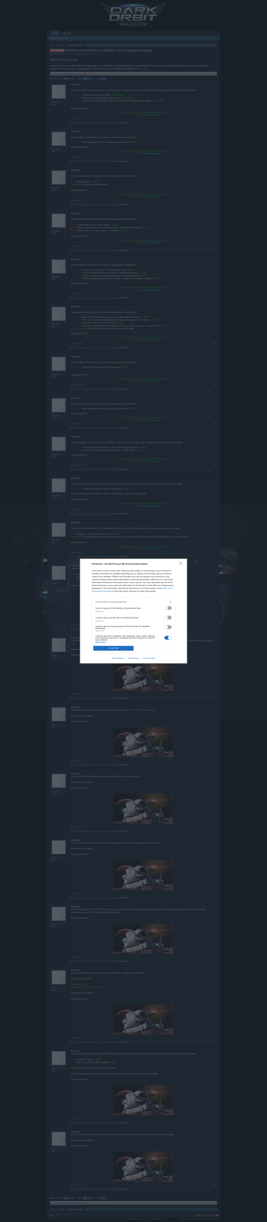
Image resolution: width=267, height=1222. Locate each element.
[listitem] (133, 601)
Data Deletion (118, 658)
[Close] (181, 564)
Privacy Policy (149, 658)
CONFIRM (113, 648)
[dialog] (133, 611)
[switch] (168, 608)
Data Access (133, 658)
